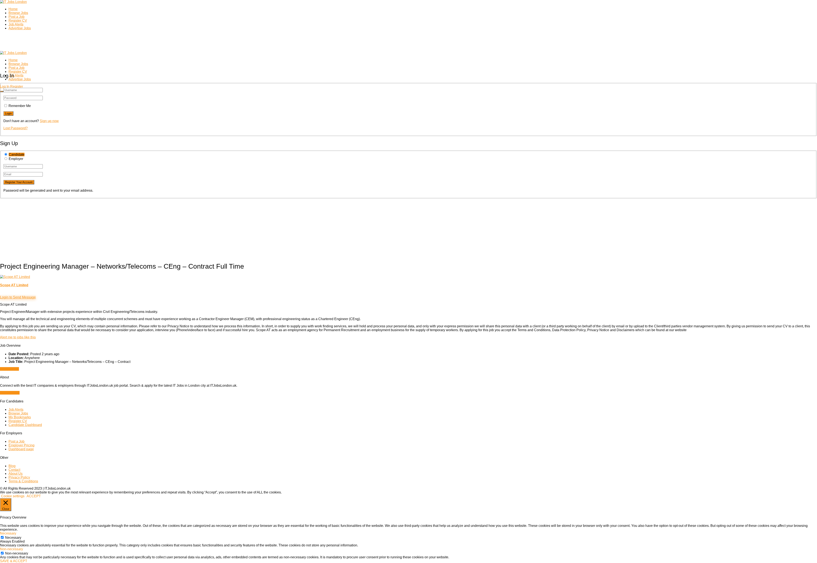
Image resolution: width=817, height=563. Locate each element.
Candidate (16, 154)
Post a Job (16, 17)
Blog (12, 466)
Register (16, 86)
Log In (4, 86)
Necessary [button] (8, 533)
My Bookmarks (20, 417)
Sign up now (49, 121)
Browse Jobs (18, 13)
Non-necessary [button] (11, 549)
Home (13, 9)
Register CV (18, 20)
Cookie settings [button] (12, 496)
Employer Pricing (21, 445)
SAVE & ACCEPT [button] (13, 561)
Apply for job (9, 369)
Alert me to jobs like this (18, 337)
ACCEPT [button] (34, 496)
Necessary (13, 537)
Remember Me (20, 106)
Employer (16, 159)
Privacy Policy (19, 477)
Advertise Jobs (20, 28)
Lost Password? (15, 128)
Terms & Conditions (23, 481)
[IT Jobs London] (13, 2)
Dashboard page (21, 449)
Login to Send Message (18, 297)
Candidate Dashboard (25, 425)
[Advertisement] (127, 228)
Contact (14, 470)
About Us (16, 473)
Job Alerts (16, 24)
